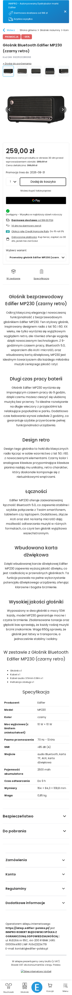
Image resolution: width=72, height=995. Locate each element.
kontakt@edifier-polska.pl (31, 948)
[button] (9, 109)
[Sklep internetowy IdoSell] (36, 971)
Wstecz (11, 30)
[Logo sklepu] (36, 987)
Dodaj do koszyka (43, 182)
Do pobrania (14, 831)
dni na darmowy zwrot (26, 225)
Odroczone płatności (24, 237)
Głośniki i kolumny (50, 30)
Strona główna (28, 30)
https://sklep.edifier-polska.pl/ (27, 928)
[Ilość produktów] (12, 182)
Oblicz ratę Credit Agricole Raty (30, 231)
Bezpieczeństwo (18, 816)
